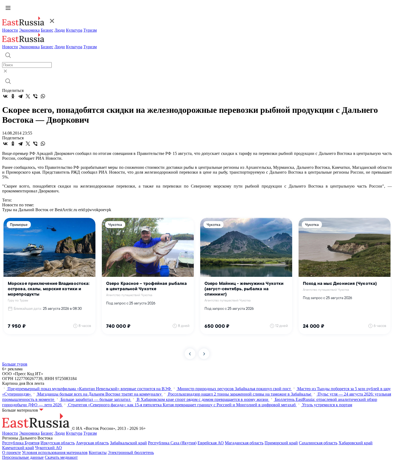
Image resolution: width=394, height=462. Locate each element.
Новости (10, 30)
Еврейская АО (211, 443)
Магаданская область (244, 443)
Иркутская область (57, 443)
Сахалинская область (318, 443)
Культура (74, 30)
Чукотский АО (48, 447)
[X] (28, 96)
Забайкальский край (128, 443)
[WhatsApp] (43, 96)
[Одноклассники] (13, 96)
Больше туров (14, 364)
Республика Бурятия (20, 443)
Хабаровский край (356, 443)
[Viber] (35, 96)
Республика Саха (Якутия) (172, 443)
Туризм (90, 30)
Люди (59, 30)
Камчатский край (18, 447)
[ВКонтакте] (5, 96)
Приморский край (281, 443)
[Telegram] (20, 96)
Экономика (29, 30)
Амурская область (92, 443)
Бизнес (47, 30)
